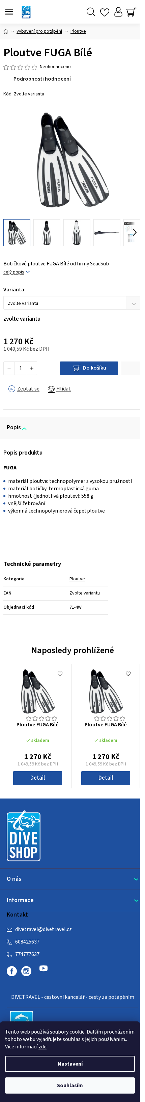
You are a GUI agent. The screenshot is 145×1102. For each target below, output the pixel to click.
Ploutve (77, 579)
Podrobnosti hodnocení (42, 79)
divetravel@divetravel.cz (43, 929)
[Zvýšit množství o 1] (31, 368)
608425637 (27, 942)
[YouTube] (43, 971)
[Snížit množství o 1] (9, 368)
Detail (37, 778)
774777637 (27, 954)
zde (42, 1046)
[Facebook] (12, 971)
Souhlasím (70, 1085)
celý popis (13, 272)
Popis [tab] (14, 428)
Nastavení (70, 1064)
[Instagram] (26, 971)
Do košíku (94, 368)
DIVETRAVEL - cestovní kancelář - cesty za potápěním (72, 997)
